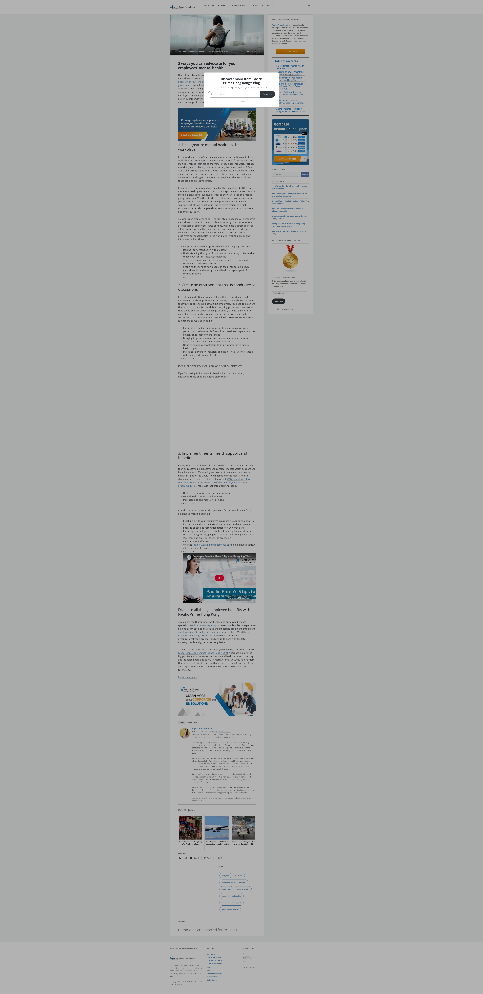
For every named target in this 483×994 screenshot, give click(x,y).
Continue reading (241, 101)
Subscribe (267, 94)
